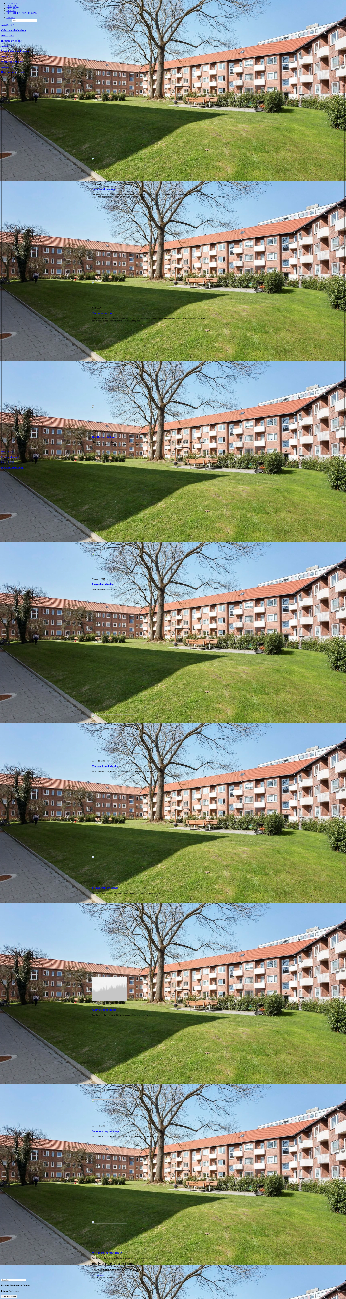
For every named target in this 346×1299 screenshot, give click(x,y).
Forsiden (11, 3)
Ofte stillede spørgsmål (21, 13)
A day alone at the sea (104, 1009)
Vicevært (12, 6)
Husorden (12, 8)
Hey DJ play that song (104, 437)
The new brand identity (105, 766)
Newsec (11, 10)
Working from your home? (107, 1252)
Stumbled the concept (104, 189)
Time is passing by (102, 313)
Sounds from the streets (105, 887)
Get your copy (98, 1275)
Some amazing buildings (105, 1131)
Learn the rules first (103, 584)
